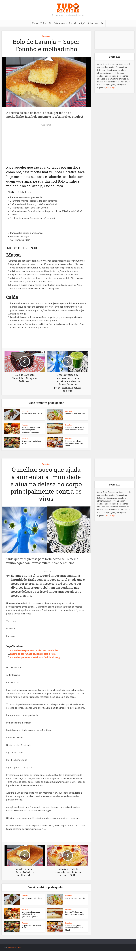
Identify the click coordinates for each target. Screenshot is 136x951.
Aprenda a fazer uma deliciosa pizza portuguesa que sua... (31, 429)
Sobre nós (93, 23)
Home (35, 23)
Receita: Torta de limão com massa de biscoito (74, 428)
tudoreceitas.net (14, 947)
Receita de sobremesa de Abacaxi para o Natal (33, 653)
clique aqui (110, 87)
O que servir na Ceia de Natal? (31, 442)
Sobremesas (60, 23)
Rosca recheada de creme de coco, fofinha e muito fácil (65, 941)
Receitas (46, 36)
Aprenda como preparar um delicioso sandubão (34, 650)
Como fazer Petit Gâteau (32, 413)
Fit (50, 23)
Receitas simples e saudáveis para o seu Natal (74, 443)
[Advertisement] (46, 145)
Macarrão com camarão (75, 413)
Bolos (43, 23)
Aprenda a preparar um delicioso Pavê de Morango (35, 657)
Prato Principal (77, 23)
